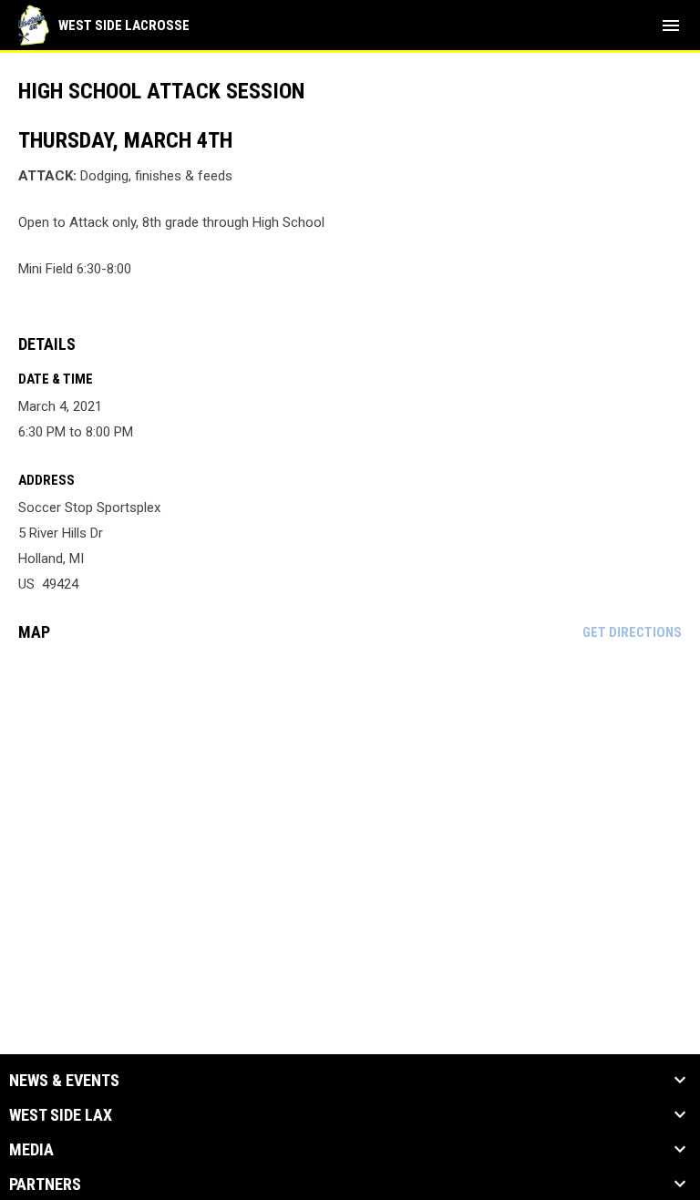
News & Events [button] (64, 1080)
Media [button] (31, 1150)
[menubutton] (671, 25)
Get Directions (632, 632)
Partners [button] (45, 1184)
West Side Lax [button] (60, 1115)
